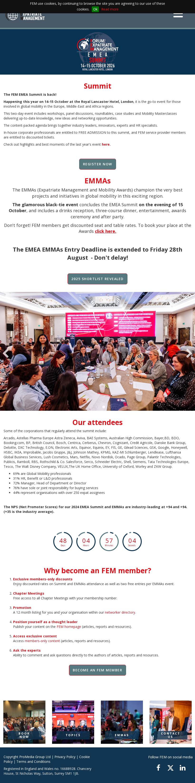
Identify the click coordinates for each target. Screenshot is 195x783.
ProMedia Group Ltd (35, 756)
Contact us (170, 735)
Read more (109, 9)
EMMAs (122, 735)
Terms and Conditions (33, 761)
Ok (95, 9)
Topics (73, 735)
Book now (24, 735)
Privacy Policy (64, 756)
